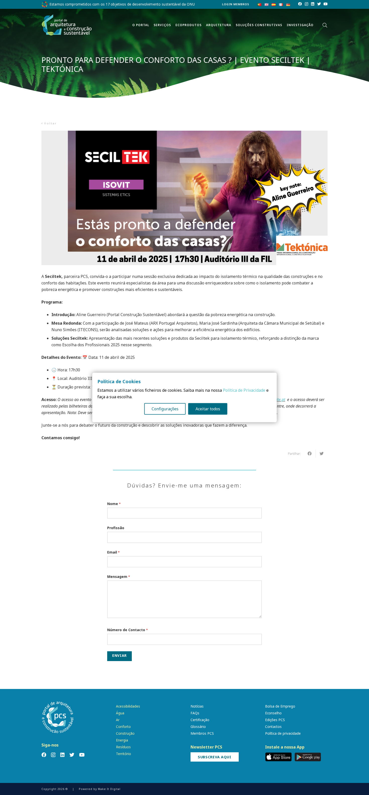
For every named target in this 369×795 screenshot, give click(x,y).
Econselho (273, 713)
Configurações (165, 409)
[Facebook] (300, 4)
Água (120, 713)
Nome (114, 503)
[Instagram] (306, 4)
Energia (122, 740)
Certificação (200, 719)
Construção (125, 733)
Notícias (197, 706)
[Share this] (309, 454)
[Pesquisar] (325, 25)
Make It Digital (109, 789)
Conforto (123, 726)
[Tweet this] (322, 454)
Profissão (115, 527)
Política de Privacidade (244, 390)
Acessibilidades (128, 706)
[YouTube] (326, 4)
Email (113, 552)
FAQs (195, 713)
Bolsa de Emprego (280, 706)
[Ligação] (66, 25)
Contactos (273, 726)
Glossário (198, 726)
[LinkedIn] (312, 4)
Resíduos (123, 746)
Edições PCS (275, 719)
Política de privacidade (283, 733)
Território (123, 753)
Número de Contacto (127, 629)
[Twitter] (319, 4)
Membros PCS (202, 733)
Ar (117, 719)
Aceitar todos (208, 409)
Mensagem (118, 576)
